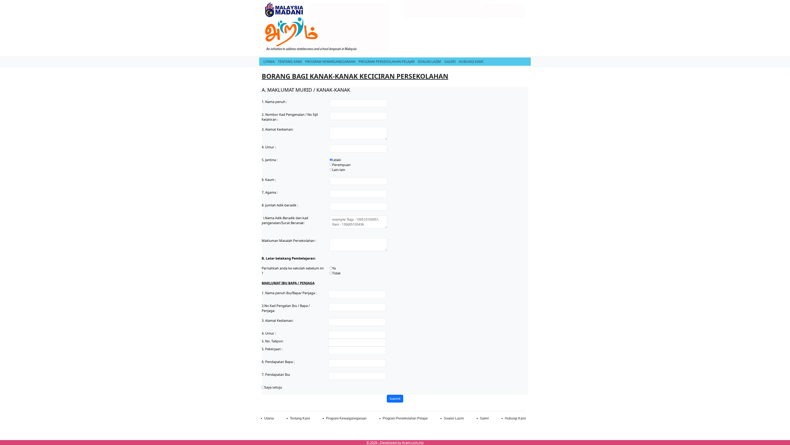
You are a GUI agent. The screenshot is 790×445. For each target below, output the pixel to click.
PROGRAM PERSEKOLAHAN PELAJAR (387, 61)
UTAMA (269, 61)
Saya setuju (273, 387)
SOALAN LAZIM (429, 61)
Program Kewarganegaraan (346, 418)
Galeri (484, 418)
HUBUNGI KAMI (471, 61)
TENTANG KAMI (290, 61)
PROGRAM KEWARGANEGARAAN (330, 61)
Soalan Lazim (454, 418)
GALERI (449, 61)
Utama (269, 418)
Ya (334, 268)
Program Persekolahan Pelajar (405, 418)
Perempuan (341, 165)
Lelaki (336, 160)
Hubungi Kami (515, 418)
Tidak (336, 273)
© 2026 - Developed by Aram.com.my (395, 442)
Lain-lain (338, 169)
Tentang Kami (300, 418)
